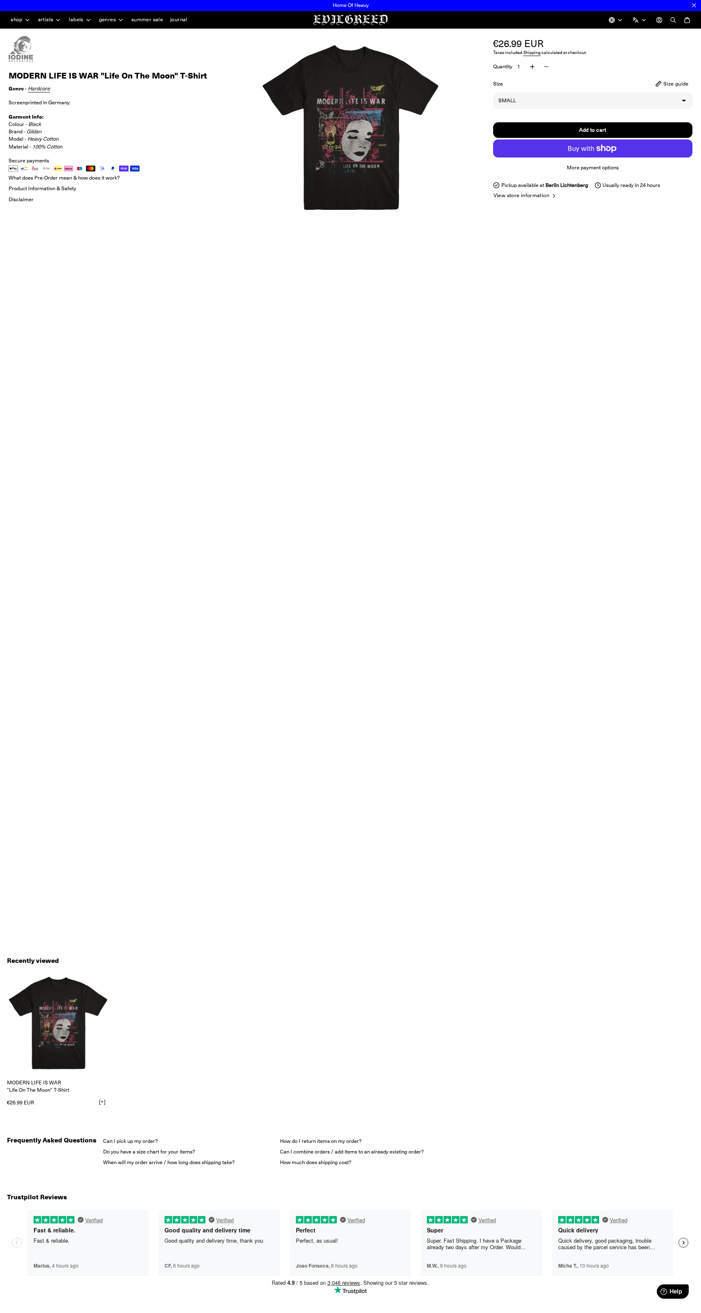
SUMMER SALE (147, 19)
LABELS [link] (76, 19)
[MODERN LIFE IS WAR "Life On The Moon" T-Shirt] (58, 1023)
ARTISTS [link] (46, 19)
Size (498, 83)
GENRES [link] (107, 19)
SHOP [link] (17, 19)
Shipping (532, 52)
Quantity (502, 66)
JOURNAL (178, 19)
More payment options (593, 167)
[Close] (694, 5)
